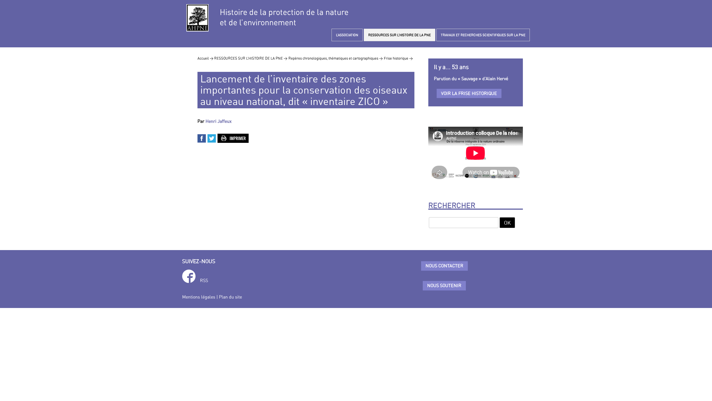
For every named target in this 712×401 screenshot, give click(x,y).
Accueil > (205, 58)
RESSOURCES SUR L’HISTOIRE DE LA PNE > (250, 58)
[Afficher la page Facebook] (189, 277)
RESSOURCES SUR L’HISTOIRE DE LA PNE (399, 35)
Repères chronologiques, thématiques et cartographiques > (335, 58)
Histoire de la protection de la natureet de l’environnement (284, 17)
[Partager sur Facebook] (201, 138)
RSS (204, 280)
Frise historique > (398, 58)
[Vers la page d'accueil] (197, 18)
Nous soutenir (444, 285)
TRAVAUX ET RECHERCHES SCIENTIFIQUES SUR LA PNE (483, 35)
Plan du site (230, 297)
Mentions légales (198, 297)
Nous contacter (444, 265)
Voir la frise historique (469, 93)
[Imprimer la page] (233, 138)
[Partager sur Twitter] (211, 138)
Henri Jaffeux (219, 121)
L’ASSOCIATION (347, 35)
